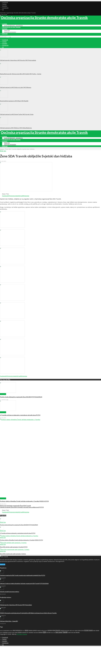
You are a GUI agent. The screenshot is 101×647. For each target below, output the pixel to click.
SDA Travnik (48, 632)
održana (79, 630)
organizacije (10, 632)
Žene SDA (7, 30)
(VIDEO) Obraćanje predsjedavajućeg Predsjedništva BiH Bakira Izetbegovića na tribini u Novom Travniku (28, 613)
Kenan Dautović (56, 630)
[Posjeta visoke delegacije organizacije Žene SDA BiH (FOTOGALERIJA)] (8, 392)
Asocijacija (1, 630)
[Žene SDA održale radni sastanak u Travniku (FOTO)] (13, 543)
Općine (94, 630)
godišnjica (35, 630)
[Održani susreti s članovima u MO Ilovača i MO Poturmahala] (4, 57)
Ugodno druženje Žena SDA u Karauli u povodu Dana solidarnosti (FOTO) (22, 507)
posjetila (16, 632)
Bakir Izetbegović (17, 630)
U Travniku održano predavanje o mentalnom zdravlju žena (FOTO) (20, 415)
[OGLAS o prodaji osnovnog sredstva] (2, 589)
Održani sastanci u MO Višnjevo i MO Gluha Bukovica (16, 128)
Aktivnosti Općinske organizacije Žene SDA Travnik (15, 505)
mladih (71, 630)
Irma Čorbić (45, 630)
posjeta (13, 632)
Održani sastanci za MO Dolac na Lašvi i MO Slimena (15, 87)
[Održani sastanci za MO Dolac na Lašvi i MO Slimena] (4, 84)
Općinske (1, 632)
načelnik (73, 630)
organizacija (5, 632)
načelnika (76, 630)
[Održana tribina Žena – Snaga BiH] (2, 618)
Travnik (65, 632)
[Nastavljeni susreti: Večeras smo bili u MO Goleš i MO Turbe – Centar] (4, 70)
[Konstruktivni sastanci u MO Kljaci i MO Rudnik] (4, 97)
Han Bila (42, 630)
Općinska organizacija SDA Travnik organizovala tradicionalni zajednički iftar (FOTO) (22, 575)
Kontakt (5, 34)
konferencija (62, 630)
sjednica (52, 632)
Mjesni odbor (67, 630)
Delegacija (30, 630)
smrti (54, 632)
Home (2, 149)
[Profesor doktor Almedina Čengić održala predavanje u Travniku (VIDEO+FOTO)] (19, 536)
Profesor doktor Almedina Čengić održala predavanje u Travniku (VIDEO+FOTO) (24, 501)
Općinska (97, 630)
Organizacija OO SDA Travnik (11, 27)
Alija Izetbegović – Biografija (13, 25)
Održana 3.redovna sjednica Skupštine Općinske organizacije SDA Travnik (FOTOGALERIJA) (24, 583)
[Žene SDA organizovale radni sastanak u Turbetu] (14, 549)
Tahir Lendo (58, 632)
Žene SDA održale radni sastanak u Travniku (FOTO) (13, 547)
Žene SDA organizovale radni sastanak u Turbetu (13, 554)
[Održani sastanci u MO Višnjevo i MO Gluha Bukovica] (4, 124)
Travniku (69, 632)
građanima (39, 630)
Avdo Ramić (11, 630)
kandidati (50, 630)
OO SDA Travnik (88, 630)
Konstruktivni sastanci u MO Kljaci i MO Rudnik (14, 101)
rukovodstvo (31, 632)
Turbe (72, 632)
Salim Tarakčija (36, 632)
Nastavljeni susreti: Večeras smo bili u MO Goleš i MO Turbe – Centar (20, 74)
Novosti (4, 29)
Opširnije (2, 564)
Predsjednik (24, 632)
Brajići (23, 630)
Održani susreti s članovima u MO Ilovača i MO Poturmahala (18, 60)
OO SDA (82, 630)
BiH (21, 630)
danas (26, 630)
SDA (44, 632)
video (74, 632)
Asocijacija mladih (10, 32)
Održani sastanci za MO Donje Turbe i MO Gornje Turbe (16, 114)
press (27, 632)
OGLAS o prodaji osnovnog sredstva (9, 591)
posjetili (20, 632)
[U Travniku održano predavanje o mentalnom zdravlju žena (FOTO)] (8, 410)
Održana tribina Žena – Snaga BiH (9, 621)
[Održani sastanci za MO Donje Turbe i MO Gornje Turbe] (4, 111)
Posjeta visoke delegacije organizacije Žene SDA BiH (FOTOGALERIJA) (21, 397)
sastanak (40, 632)
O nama (4, 24)
